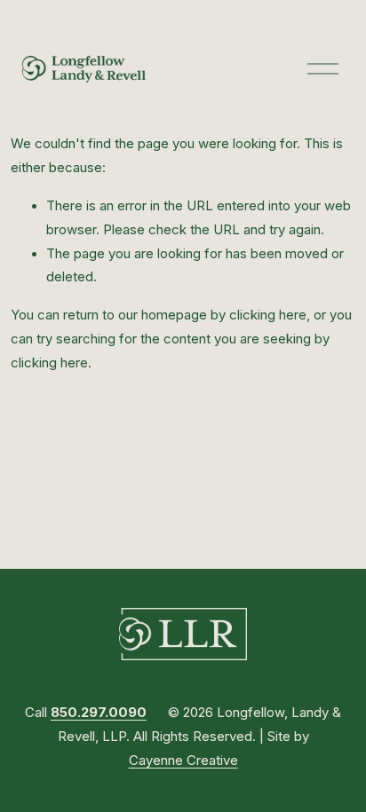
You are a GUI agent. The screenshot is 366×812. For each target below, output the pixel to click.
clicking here (267, 315)
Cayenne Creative (183, 761)
